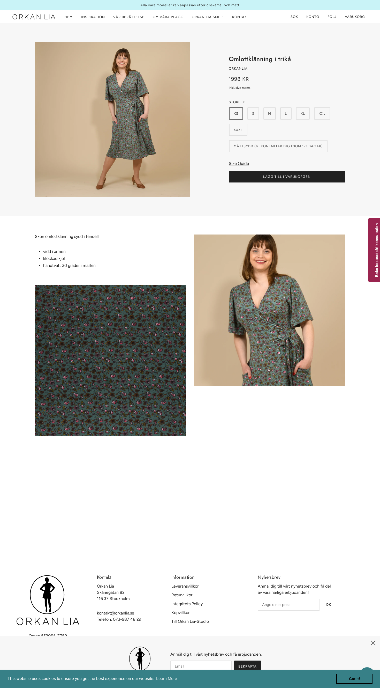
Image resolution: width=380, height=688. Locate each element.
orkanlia (238, 68)
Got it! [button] (354, 679)
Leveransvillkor (185, 586)
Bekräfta (247, 666)
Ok (328, 604)
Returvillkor (181, 594)
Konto (312, 17)
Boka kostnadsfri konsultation (377, 250)
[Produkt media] (110, 360)
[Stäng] (373, 643)
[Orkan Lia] (33, 16)
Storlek (237, 102)
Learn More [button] (166, 678)
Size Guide (239, 163)
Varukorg (355, 17)
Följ (332, 17)
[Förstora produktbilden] (112, 119)
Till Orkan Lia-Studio (190, 621)
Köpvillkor (180, 612)
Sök (294, 17)
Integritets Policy (187, 603)
